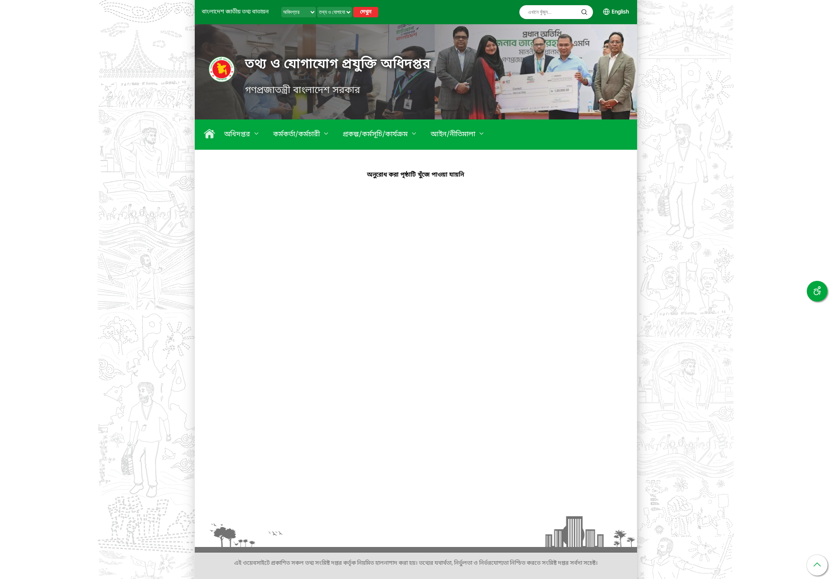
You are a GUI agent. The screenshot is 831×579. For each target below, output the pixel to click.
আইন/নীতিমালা (454, 134)
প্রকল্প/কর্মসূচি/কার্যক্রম (376, 134)
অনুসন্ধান (584, 12)
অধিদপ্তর (238, 134)
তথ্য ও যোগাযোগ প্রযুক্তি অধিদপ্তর (338, 64)
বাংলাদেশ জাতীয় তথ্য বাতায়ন (235, 12)
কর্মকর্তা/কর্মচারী (297, 134)
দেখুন (365, 12)
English (620, 12)
